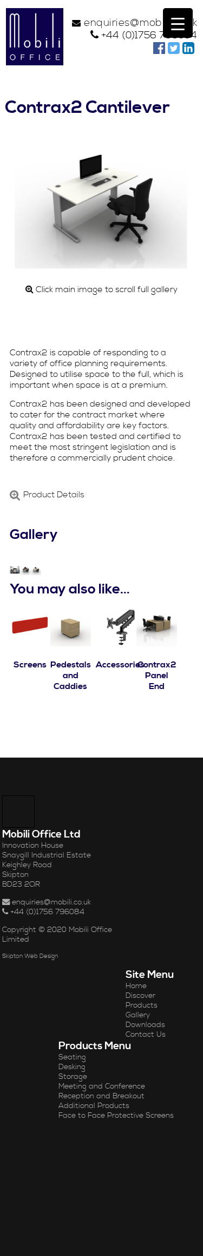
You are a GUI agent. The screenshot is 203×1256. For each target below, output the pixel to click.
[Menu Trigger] (178, 23)
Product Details (53, 494)
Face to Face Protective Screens (116, 1115)
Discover (140, 996)
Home (136, 986)
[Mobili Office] (34, 36)
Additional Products (93, 1106)
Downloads (145, 1025)
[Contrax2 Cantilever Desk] (26, 570)
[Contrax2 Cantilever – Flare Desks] (15, 570)
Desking (72, 1067)
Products (142, 1005)
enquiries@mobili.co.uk (140, 23)
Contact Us (146, 1034)
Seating (72, 1057)
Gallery (138, 1015)
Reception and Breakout (101, 1096)
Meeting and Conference (101, 1086)
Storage (72, 1077)
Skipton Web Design (30, 956)
